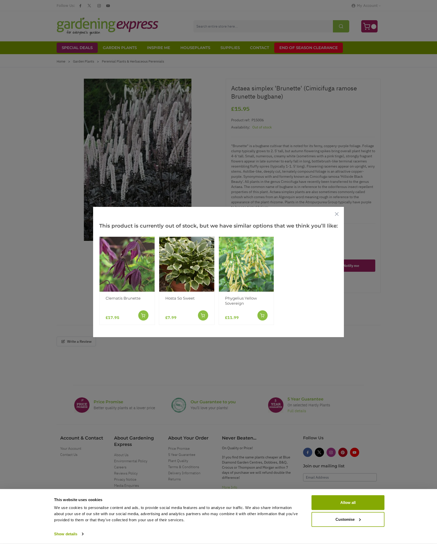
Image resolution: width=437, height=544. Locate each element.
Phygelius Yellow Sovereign (241, 301)
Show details (65, 534)
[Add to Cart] (143, 315)
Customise (345, 519)
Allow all (348, 502)
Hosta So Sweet (180, 298)
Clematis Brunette (123, 298)
